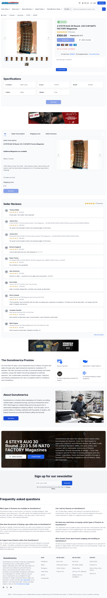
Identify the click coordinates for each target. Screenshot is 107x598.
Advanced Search (62, 565)
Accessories (45, 578)
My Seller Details (77, 565)
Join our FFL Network (79, 571)
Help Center (93, 561)
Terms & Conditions (87, 594)
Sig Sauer (9, 515)
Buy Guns (11, 418)
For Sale (66, 9)
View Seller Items (94, 54)
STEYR (28, 15)
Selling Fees (76, 568)
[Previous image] (4, 37)
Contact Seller (62, 69)
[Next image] (48, 37)
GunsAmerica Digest (22, 584)
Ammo (43, 575)
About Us (93, 573)
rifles (46, 511)
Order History (61, 568)
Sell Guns (101, 3)
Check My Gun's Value (53, 9)
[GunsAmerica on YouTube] (11, 587)
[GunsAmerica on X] (7, 587)
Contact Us (93, 565)
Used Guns (44, 571)
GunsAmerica (9, 558)
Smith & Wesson (18, 515)
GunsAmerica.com (21, 594)
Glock (4, 515)
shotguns (3, 513)
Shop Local (15, 9)
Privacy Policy (77, 594)
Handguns (44, 561)
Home (5, 15)
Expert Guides (39, 9)
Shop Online (5, 9)
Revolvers (20, 15)
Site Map (96, 594)
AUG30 (35, 15)
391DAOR (72, 54)
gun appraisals (25, 580)
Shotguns (44, 568)
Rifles (42, 565)
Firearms (12, 15)
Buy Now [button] (66, 40)
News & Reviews (27, 9)
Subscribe (67, 483)
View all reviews (99, 334)
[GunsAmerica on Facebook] (3, 587)
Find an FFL (60, 571)
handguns (41, 511)
